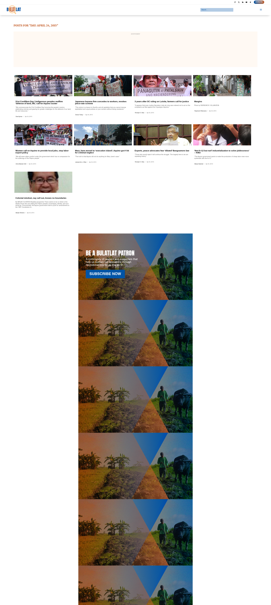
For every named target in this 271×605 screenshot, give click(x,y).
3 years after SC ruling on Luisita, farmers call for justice (162, 96)
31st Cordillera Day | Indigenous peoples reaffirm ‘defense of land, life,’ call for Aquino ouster (43, 96)
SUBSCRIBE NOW (105, 274)
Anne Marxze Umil (21, 164)
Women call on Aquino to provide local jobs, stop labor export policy (43, 144)
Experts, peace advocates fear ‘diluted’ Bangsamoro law (162, 144)
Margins (222, 96)
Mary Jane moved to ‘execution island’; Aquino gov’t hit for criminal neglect (103, 144)
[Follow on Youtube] (246, 2)
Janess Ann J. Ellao (80, 162)
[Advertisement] (135, 50)
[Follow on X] (238, 2)
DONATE (259, 2)
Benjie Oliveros (20, 213)
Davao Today (79, 114)
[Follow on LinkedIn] (242, 2)
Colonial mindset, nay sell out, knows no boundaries (43, 193)
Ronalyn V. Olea (139, 112)
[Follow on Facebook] (235, 2)
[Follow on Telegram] (250, 2)
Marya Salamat (198, 164)
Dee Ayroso (19, 116)
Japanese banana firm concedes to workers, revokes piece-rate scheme (103, 96)
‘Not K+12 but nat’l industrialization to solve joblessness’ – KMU (222, 144)
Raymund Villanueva (200, 111)
